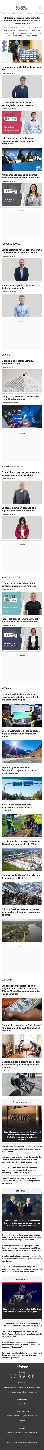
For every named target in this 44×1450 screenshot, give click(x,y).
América (6, 1387)
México (38, 1387)
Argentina (9, 1416)
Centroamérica (16, 1392)
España (20, 1387)
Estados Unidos (29, 1387)
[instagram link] (19, 1376)
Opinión (12, 13)
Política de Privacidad (30, 1432)
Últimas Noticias (27, 1392)
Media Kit (22, 1421)
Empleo (26, 1404)
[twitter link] (15, 1376)
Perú (8, 1392)
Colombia (13, 1387)
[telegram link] (28, 1376)
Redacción (19, 1404)
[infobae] (22, 8)
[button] (3, 8)
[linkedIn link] (33, 1376)
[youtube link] (24, 1376)
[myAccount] (40, 8)
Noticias (35, 13)
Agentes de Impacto (22, 13)
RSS (36, 1392)
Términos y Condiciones (14, 1432)
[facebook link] (10, 1376)
